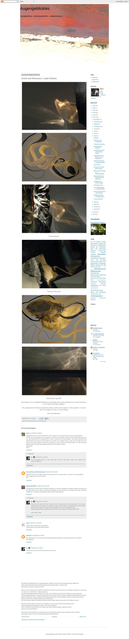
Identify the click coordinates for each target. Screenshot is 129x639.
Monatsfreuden (95, 273)
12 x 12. (93, 241)
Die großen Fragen (97, 243)
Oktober (96, 124)
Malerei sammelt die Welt (98, 265)
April (95, 202)
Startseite (54, 616)
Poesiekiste (94, 282)
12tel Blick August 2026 (98, 335)
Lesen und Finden (96, 261)
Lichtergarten (102, 263)
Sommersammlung (97, 290)
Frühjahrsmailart (102, 250)
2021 (94, 108)
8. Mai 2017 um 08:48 (38, 535)
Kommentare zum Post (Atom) (36, 619)
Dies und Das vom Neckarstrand (35, 472)
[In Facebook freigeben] (46, 418)
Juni (95, 133)
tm (32, 457)
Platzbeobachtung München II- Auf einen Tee (99, 177)
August (96, 129)
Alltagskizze (99, 241)
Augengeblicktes (35, 8)
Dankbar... (96, 138)
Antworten (29, 450)
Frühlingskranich (98, 185)
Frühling (93, 252)
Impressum (95, 79)
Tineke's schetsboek (99, 347)
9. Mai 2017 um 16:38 (37, 548)
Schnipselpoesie (94, 288)
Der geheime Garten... (98, 222)
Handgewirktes (95, 256)
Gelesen (93, 254)
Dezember (97, 119)
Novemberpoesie (95, 278)
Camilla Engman (97, 328)
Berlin (104, 241)
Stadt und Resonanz (98, 292)
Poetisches (102, 282)
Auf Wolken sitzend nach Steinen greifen (99, 152)
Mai (95, 136)
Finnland (28, 420)
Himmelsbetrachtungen (98, 258)
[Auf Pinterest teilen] (48, 418)
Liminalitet (95, 329)
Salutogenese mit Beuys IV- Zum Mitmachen (98, 157)
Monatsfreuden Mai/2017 (98, 147)
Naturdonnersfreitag (99, 144)
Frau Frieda (96, 353)
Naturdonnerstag (95, 276)
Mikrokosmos (100, 269)
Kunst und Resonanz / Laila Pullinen (100, 192)
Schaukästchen (94, 286)
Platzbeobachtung (101, 280)
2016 (94, 212)
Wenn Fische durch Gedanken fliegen (99, 161)
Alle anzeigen (103, 361)
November (97, 121)
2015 (94, 214)
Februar (96, 206)
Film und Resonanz (98, 249)
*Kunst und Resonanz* (53, 413)
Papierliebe (102, 278)
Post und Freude (98, 199)
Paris (92, 280)
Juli (95, 131)
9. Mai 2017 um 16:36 (41, 501)
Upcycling (93, 297)
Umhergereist (96, 296)
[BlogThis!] (42, 418)
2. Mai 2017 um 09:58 (51, 472)
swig (27, 523)
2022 (94, 105)
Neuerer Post (25, 616)
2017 (94, 117)
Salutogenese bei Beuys (98, 285)
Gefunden (103, 252)
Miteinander (96, 271)
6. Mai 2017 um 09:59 (35, 523)
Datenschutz (95, 81)
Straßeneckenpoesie (96, 294)
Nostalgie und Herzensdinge (98, 182)
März (95, 204)
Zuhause (93, 299)
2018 (94, 115)
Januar (96, 209)
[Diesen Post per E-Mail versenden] (40, 418)
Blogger (81, 634)
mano (27, 433)
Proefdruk (95, 349)
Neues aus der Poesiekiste (98, 141)
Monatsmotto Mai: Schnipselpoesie (99, 195)
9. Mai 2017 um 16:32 (41, 457)
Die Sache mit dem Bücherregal (99, 167)
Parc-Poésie (97, 164)
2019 (94, 112)
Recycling (103, 283)
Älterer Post (83, 616)
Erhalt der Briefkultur (98, 247)
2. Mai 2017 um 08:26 (36, 433)
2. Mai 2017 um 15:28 (43, 486)
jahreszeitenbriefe (31, 486)
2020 (94, 110)
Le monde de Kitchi (98, 334)
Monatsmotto (95, 275)
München (103, 275)
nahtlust (95, 340)
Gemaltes (33, 420)
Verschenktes (102, 297)
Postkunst (93, 283)
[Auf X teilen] (44, 418)
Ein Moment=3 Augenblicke (98, 244)
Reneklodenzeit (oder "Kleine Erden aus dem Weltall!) (98, 356)
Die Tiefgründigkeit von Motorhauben (99, 188)
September (97, 126)
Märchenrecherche (96, 266)
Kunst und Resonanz (41, 420)
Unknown (29, 535)
